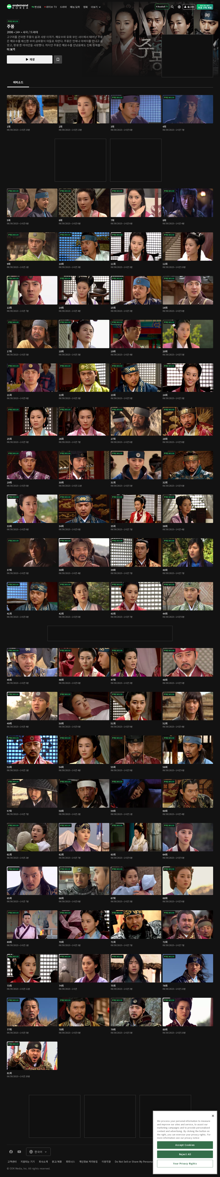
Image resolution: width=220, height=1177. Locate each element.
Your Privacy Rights (185, 1163)
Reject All (185, 1154)
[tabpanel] (110, 587)
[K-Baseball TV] (162, 6)
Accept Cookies (185, 1145)
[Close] (213, 1116)
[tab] (18, 82)
